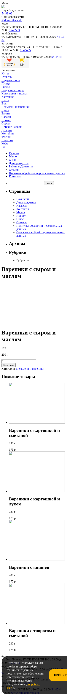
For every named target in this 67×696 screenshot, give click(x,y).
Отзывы (14, 169)
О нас (12, 159)
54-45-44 (56, 56)
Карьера (21, 205)
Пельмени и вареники (30, 368)
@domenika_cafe (11, 20)
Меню (13, 156)
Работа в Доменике (21, 166)
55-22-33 (14, 30)
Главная (14, 153)
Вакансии (22, 199)
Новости (21, 215)
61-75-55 (25, 50)
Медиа (20, 212)
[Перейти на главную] (2, 6)
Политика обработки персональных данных (37, 173)
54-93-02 (6, 13)
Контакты (15, 176)
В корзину (8, 365)
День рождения (18, 163)
